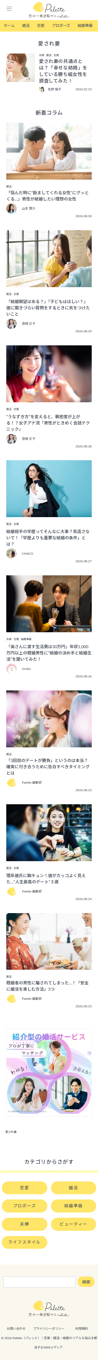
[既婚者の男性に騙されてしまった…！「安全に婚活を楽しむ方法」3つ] (49, 966)
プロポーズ (61, 26)
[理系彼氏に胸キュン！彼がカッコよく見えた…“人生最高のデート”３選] (49, 857)
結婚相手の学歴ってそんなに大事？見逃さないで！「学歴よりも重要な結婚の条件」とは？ (48, 538)
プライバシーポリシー (49, 1328)
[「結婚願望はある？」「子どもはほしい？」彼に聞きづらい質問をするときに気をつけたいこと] (49, 283)
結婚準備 (85, 26)
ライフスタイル (24, 1242)
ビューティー (73, 1224)
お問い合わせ (16, 1328)
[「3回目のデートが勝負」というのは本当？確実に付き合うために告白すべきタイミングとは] (49, 743)
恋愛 (40, 26)
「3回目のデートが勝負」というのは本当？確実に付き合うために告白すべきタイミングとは (48, 767)
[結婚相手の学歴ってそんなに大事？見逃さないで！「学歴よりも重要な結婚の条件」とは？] (49, 513)
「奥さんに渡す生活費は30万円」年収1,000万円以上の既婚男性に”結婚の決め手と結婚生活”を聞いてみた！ (48, 653)
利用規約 (81, 1328)
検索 (86, 1282)
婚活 (26, 26)
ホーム (9, 26)
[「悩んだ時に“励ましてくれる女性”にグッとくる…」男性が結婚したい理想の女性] (49, 176)
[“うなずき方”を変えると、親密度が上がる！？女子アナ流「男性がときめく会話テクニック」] (49, 398)
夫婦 (24, 1224)
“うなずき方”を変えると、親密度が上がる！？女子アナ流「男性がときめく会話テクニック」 (48, 423)
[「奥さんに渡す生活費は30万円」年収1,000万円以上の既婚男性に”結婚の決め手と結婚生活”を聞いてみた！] (49, 628)
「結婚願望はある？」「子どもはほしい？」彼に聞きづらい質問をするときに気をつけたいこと (48, 308)
